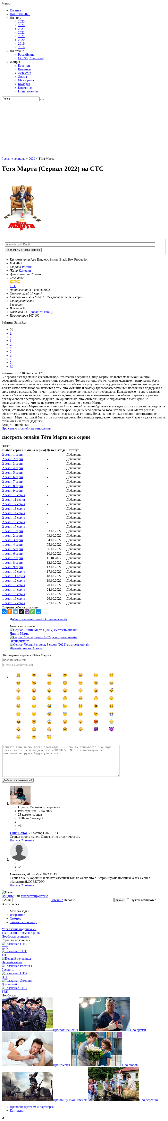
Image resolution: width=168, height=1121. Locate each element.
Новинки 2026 (20, 14)
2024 (21, 25)
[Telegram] (15, 611)
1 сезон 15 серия (13, 594)
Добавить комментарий (26, 619)
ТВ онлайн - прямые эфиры (21, 932)
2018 (21, 47)
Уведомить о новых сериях (23, 249)
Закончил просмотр (23, 922)
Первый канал (12, 962)
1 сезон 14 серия (13, 589)
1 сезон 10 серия (13, 571)
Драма (22, 76)
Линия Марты (20, 633)
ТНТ (5, 955)
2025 (21, 21)
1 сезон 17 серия (13, 603)
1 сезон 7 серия (12, 558)
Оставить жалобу (55, 619)
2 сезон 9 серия (12, 490)
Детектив (24, 73)
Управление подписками (19, 929)
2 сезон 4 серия (12, 468)
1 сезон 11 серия (13, 576)
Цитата (15, 840)
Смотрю (15, 918)
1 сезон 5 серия (12, 549)
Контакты (17, 1110)
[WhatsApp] (32, 611)
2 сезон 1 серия (12, 454)
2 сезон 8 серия (12, 486)
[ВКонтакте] (4, 611)
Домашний (9, 984)
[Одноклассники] (9, 611)
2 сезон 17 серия (13, 526)
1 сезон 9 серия (12, 567)
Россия (27, 267)
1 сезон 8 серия (12, 562)
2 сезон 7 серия (12, 481)
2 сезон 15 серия (13, 517)
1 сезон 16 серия (13, 598)
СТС (5, 947)
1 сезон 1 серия (12, 531)
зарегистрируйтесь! (34, 896)
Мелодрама (26, 80)
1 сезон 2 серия (12, 535)
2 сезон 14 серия (13, 513)
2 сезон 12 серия (13, 504)
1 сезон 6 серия (12, 553)
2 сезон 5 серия (12, 472)
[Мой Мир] (38, 611)
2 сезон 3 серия (12, 463)
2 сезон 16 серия (13, 522)
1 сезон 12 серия (13, 580)
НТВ (5, 977)
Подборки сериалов (15, 936)
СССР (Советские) (31, 58)
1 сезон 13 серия (13, 585)
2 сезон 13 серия (13, 508)
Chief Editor (18, 833)
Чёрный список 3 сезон (26, 648)
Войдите (8, 896)
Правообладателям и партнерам (32, 1107)
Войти (119, 900)
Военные (24, 69)
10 (11, 366)
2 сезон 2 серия (12, 459)
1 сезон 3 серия (12, 540)
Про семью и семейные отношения (26, 428)
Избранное (17, 914)
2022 (21, 32)
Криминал (25, 87)
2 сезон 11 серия (13, 499)
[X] (21, 611)
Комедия (24, 84)
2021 (21, 36)
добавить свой (41, 312)
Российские (26, 54)
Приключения (28, 91)
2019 (21, 43)
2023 (21, 28)
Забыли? (57, 900)
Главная (15, 10)
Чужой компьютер (143, 900)
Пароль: (69, 900)
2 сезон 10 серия (13, 495)
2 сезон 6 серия (12, 477)
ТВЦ (5, 991)
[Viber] (27, 611)
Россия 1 (8, 969)
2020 (21, 40)
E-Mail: (6, 900)
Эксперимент (19, 641)
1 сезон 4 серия (12, 544)
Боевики (24, 65)
